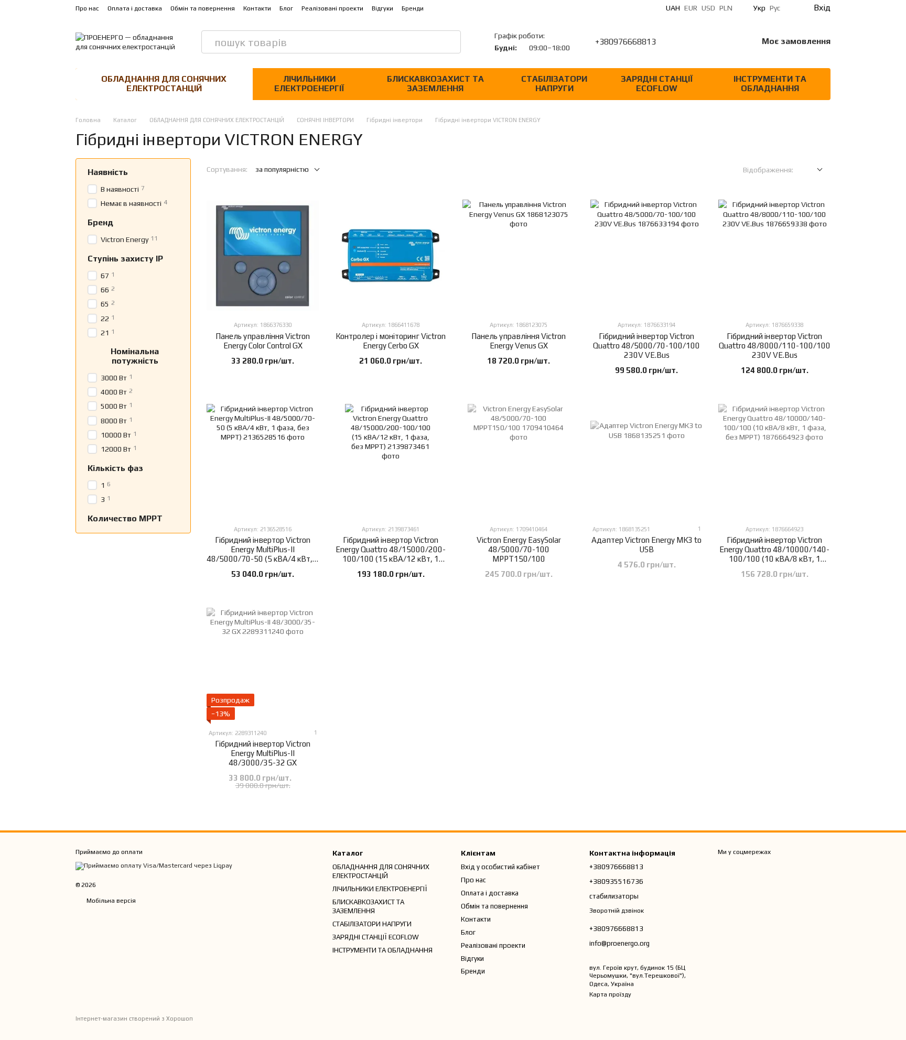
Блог (286, 8)
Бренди (413, 8)
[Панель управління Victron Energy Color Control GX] (263, 256)
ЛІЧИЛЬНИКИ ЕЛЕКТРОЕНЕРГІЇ (309, 83)
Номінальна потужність (135, 355)
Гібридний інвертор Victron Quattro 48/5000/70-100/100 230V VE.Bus (646, 345)
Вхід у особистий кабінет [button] (500, 867)
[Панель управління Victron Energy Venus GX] (518, 256)
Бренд (100, 222)
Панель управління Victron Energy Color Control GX (262, 341)
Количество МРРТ (125, 518)
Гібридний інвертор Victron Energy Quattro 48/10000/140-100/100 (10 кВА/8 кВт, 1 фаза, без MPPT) (774, 554)
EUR (690, 8)
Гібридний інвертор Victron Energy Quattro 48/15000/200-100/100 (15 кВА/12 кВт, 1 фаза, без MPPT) (391, 554)
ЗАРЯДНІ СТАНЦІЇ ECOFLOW (657, 83)
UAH (673, 8)
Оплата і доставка (134, 8)
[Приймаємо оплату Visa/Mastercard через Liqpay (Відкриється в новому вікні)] (154, 865)
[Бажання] (722, 42)
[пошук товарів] (449, 41)
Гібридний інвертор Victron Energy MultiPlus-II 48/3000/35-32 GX (262, 753)
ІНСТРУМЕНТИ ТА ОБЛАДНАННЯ (770, 83)
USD (708, 8)
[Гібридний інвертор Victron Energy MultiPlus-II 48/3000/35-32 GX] (263, 664)
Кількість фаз (115, 468)
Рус (775, 8)
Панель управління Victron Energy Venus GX (518, 341)
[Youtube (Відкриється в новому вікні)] (486, 8)
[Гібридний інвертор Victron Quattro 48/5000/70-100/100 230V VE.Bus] (646, 256)
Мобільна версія (110, 900)
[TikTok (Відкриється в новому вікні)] (461, 8)
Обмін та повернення (202, 8)
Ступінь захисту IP (125, 259)
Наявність (108, 172)
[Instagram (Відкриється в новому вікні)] (449, 8)
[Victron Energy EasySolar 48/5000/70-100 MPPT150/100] (518, 460)
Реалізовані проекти (332, 8)
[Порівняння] (694, 42)
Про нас (87, 8)
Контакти (257, 8)
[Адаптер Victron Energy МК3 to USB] (646, 460)
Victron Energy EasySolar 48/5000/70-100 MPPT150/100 (519, 549)
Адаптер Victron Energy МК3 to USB (646, 544)
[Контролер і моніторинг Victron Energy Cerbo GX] (391, 256)
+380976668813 (625, 42)
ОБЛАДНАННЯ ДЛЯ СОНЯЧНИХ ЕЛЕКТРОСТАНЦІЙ (163, 83)
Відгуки (382, 8)
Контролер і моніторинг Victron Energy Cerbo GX (391, 341)
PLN (725, 8)
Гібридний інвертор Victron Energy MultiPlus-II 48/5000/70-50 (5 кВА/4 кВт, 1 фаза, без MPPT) (263, 554)
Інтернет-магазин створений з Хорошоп (134, 1018)
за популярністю (282, 169)
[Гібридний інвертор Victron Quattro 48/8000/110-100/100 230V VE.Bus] (774, 256)
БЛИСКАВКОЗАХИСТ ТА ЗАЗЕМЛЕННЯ (435, 83)
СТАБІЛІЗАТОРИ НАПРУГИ (554, 83)
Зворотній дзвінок (616, 910)
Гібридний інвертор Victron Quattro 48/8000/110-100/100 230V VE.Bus (774, 345)
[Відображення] (811, 170)
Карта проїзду (610, 994)
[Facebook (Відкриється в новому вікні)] (474, 8)
